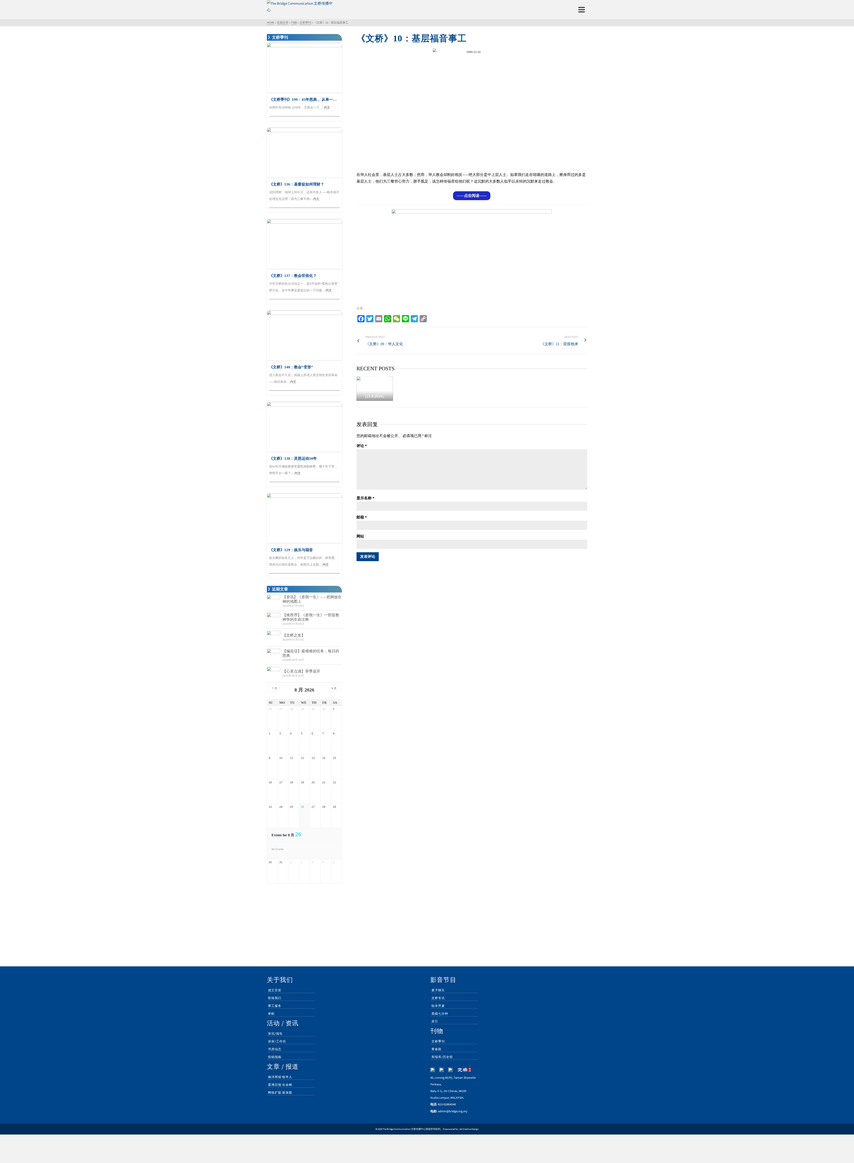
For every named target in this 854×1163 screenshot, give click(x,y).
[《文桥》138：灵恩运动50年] (304, 427)
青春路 (436, 1049)
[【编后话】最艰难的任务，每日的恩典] (273, 655)
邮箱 (362, 517)
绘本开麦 (438, 1006)
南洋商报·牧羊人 (280, 1077)
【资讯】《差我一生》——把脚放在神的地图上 (312, 599)
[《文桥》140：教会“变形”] (304, 335)
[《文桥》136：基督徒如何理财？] (304, 153)
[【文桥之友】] (273, 637)
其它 (434, 1021)
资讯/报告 (275, 1034)
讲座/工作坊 (277, 1041)
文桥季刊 (438, 1041)
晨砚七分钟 (439, 1014)
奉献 (271, 1014)
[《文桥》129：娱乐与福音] (304, 518)
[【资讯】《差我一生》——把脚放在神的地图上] (273, 601)
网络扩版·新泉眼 (280, 1092)
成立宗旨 (274, 990)
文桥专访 (438, 998)
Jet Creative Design (469, 1129)
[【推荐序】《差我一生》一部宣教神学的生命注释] (273, 619)
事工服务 (274, 1006)
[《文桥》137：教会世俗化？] (304, 244)
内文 (327, 107)
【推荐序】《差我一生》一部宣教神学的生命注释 (310, 617)
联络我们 (274, 998)
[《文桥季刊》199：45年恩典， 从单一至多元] (304, 68)
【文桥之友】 (293, 635)
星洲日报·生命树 (280, 1085)
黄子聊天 (438, 990)
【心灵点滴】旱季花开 (301, 671)
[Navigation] (581, 9)
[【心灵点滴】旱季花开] (273, 673)
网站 (360, 536)
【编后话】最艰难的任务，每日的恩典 (310, 653)
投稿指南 (274, 1057)
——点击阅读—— (472, 195)
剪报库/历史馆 (442, 1057)
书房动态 (274, 1049)
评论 (362, 446)
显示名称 (366, 498)
